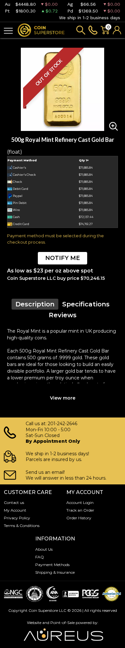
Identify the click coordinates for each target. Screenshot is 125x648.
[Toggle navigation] (8, 30)
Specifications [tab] (86, 304)
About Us (44, 549)
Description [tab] (34, 304)
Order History (78, 517)
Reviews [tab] (63, 315)
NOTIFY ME (62, 258)
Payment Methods (52, 564)
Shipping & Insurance (55, 572)
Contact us (14, 502)
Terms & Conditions (21, 525)
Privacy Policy (17, 517)
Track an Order (80, 510)
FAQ (39, 557)
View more (62, 398)
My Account (15, 510)
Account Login (80, 502)
